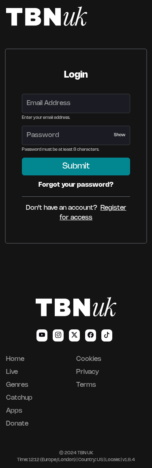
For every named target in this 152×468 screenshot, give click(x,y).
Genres (17, 385)
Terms (86, 385)
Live (12, 372)
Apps (14, 411)
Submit (76, 166)
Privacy (87, 372)
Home (15, 359)
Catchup (19, 398)
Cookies (88, 359)
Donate (17, 424)
